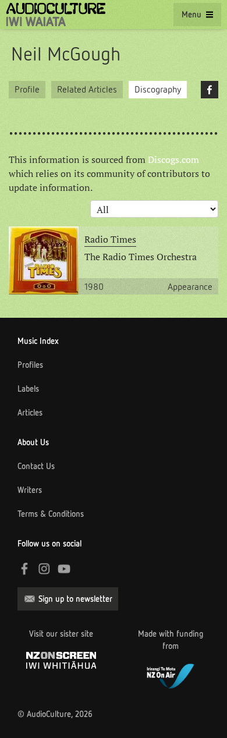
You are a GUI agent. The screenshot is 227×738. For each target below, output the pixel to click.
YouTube (64, 569)
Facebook (209, 89)
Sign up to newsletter (75, 599)
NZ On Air (170, 674)
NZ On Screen (61, 660)
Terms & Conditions (50, 514)
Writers (29, 490)
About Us (33, 442)
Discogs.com (173, 159)
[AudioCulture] (55, 14)
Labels (28, 388)
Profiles (30, 365)
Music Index (38, 341)
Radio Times (110, 239)
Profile (27, 89)
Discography (157, 89)
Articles (29, 412)
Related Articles (87, 89)
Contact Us (36, 466)
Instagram (44, 569)
